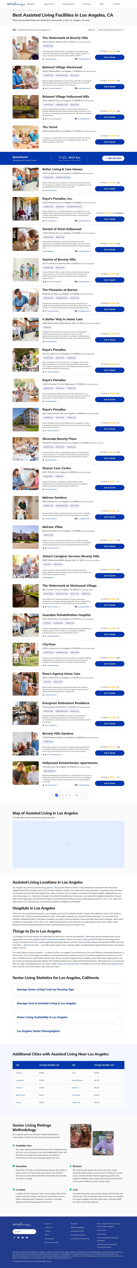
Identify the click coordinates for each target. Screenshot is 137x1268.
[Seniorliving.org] (16, 4)
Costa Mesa (76, 1095)
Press (47, 1235)
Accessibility (101, 1234)
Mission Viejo (20, 1095)
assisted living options (43, 887)
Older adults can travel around (65, 964)
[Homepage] (13, 10)
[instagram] (22, 1237)
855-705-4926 (113, 158)
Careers (47, 1231)
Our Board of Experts (78, 1235)
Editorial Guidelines (77, 1227)
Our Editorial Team (77, 1231)
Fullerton (75, 1088)
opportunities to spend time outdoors (50, 939)
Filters (90, 30)
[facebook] (14, 1237)
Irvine (74, 1073)
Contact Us (49, 1227)
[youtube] (26, 1237)
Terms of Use (101, 1230)
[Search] (114, 4)
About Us (48, 1224)
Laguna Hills (76, 1102)
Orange (18, 1102)
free (30, 945)
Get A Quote (109, 57)
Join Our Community (52, 1242)
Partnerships (49, 1239)
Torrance (19, 1088)
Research (74, 1224)
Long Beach (20, 1080)
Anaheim (19, 1073)
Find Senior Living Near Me (80, 1239)
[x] (18, 1237)
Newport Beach (77, 1080)
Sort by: (110, 30)
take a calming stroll (85, 939)
